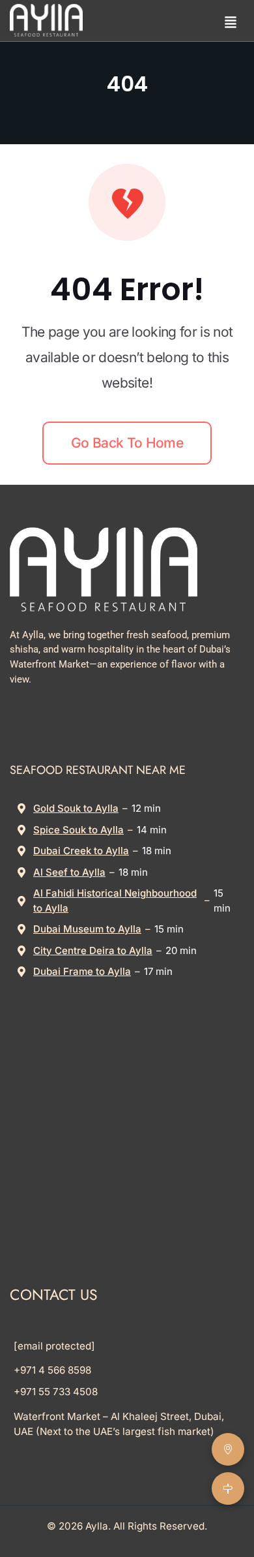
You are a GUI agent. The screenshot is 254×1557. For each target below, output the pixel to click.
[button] (230, 20)
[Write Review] (228, 1449)
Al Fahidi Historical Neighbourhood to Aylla (115, 900)
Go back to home (127, 443)
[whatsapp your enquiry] (190, 20)
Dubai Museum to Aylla (87, 929)
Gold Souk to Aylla (76, 808)
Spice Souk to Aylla (78, 830)
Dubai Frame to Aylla (82, 971)
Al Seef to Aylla (69, 872)
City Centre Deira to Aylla (92, 950)
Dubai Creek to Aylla (81, 850)
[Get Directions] (228, 1488)
